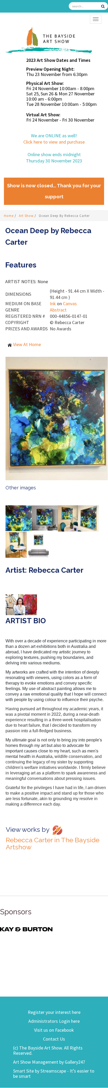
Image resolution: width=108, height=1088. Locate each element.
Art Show (27, 216)
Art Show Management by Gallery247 (49, 1062)
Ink (53, 303)
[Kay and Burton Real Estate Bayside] (26, 929)
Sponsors (15, 911)
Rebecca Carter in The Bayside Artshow (52, 843)
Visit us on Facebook (54, 1030)
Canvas (70, 303)
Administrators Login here (54, 1021)
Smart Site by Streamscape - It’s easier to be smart (53, 1073)
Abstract (58, 310)
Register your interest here (54, 1012)
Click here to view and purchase (54, 142)
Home (9, 216)
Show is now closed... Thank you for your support (54, 191)
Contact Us (54, 1039)
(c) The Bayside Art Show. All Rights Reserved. (48, 1050)
